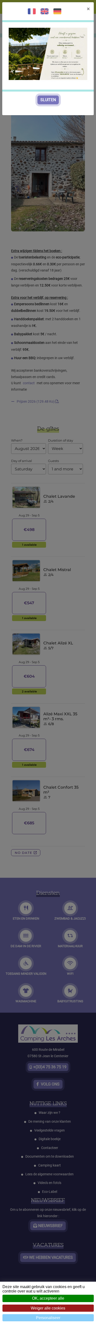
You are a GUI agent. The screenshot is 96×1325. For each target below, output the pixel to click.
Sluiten (48, 99)
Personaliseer (48, 1318)
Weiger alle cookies (48, 1308)
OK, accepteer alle (48, 1298)
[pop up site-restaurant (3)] (48, 53)
